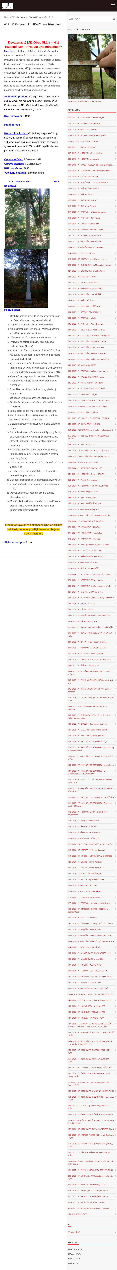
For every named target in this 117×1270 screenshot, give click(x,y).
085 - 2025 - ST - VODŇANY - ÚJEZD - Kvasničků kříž (89, 615)
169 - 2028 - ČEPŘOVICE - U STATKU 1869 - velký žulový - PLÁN (91, 1145)
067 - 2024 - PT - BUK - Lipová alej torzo (84, 509)
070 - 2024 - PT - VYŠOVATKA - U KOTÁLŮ (84, 527)
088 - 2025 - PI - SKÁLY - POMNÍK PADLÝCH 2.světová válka (90, 634)
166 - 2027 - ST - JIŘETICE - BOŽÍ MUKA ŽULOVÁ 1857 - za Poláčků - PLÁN (91, 1121)
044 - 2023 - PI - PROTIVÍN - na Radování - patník (88, 371)
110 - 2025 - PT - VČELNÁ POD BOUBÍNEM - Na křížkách (91, 797)
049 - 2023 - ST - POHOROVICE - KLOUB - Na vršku (88, 400)
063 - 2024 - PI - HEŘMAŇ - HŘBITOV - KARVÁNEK (88, 485)
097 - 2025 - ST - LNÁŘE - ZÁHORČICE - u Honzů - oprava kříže (91, 699)
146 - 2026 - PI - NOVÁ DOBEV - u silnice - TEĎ (86, 1006)
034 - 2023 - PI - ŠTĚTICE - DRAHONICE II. (84, 312)
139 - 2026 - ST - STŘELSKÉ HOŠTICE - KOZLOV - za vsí (90, 976)
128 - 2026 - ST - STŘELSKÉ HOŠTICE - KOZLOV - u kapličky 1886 (88, 910)
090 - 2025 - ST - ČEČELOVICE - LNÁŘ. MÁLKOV (87, 647)
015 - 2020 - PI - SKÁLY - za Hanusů (82, 200)
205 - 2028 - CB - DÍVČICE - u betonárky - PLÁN (87, 1184)
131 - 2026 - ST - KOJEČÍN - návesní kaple (84, 929)
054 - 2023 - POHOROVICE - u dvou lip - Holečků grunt (90, 430)
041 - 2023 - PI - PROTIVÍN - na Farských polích (87, 353)
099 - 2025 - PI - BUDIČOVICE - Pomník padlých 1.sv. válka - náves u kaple (89, 716)
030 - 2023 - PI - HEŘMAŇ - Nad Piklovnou (85, 288)
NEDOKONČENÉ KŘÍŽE (77, 1214)
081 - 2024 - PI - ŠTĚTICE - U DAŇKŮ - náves (85, 592)
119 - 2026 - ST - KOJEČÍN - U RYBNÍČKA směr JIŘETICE (90, 856)
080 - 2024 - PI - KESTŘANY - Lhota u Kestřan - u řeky (89, 586)
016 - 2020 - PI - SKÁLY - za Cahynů (82, 206)
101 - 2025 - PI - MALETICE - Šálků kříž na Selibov (88, 729)
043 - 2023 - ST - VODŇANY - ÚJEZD (82, 365)
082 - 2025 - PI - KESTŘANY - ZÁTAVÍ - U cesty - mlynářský (91, 597)
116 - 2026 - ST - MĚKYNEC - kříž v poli (83, 838)
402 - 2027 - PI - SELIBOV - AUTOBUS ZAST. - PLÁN (88, 1208)
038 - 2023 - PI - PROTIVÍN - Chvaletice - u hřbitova (89, 335)
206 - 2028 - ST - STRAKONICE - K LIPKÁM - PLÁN (88, 1190)
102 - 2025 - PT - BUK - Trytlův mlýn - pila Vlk (86, 735)
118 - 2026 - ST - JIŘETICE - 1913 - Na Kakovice (86, 850)
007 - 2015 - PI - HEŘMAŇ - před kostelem (85, 153)
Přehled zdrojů (74, 1232)
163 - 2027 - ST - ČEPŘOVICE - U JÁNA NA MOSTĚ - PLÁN (91, 1091)
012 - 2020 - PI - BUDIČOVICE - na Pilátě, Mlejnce (88, 182)
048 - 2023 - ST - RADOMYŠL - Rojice (82, 394)
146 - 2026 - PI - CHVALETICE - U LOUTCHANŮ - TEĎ (89, 1000)
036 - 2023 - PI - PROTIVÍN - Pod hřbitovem (85, 324)
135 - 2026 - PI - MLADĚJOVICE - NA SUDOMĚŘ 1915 (89, 953)
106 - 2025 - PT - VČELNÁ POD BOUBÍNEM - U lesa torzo (91, 765)
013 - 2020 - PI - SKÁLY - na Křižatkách (83, 188)
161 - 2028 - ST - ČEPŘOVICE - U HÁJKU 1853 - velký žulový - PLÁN (89, 1075)
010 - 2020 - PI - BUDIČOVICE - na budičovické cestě (89, 170)
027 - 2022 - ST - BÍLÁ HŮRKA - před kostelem (86, 271)
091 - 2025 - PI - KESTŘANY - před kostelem (85, 653)
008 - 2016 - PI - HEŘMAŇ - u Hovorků (83, 159)
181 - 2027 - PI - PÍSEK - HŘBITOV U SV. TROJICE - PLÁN (90, 1170)
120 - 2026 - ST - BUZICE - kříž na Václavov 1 (86, 862)
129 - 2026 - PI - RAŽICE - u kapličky (82, 917)
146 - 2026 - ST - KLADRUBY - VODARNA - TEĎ (86, 1012)
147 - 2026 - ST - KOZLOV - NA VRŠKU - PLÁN (86, 1018)
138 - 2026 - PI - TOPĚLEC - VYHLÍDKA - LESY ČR (87, 970)
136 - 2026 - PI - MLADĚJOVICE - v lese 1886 (85, 959)
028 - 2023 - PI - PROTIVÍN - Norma (82, 276)
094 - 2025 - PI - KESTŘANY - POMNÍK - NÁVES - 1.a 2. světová (89, 672)
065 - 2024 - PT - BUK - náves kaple (82, 497)
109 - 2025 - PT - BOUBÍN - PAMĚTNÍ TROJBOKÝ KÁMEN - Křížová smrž (91, 790)
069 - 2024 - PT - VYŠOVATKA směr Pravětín (85, 521)
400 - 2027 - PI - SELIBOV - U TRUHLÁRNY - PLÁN (88, 1196)
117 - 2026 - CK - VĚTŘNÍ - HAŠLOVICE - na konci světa (90, 844)
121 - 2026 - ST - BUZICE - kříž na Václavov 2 (86, 867)
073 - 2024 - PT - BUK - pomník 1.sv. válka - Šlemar (88, 544)
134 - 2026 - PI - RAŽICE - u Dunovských (84, 947)
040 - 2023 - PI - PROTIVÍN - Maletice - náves (86, 347)
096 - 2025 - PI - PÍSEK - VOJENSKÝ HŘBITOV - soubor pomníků (89, 690)
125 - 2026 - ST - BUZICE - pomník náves (84, 891)
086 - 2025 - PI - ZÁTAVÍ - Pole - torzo (82, 621)
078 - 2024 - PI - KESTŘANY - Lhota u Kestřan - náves (89, 574)
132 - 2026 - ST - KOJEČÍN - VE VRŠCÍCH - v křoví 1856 (89, 935)
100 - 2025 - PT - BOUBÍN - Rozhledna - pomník (87, 724)
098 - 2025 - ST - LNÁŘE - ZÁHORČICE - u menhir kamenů (87, 708)
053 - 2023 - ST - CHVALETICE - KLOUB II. (84, 424)
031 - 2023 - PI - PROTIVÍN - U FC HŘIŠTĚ (84, 294)
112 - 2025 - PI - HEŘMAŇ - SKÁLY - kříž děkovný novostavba (88, 813)
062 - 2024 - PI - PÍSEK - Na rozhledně (83, 480)
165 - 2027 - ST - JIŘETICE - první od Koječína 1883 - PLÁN (88, 1107)
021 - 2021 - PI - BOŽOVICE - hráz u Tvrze (84, 235)
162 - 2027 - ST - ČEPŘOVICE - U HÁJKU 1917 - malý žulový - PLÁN (89, 1083)
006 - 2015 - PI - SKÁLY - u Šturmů (81, 147)
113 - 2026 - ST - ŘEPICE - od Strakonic (83, 820)
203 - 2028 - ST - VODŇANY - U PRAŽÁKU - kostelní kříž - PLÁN (91, 1177)
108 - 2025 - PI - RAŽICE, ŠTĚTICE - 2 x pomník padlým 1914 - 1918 (90, 781)
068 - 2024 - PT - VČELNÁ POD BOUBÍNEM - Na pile (89, 515)
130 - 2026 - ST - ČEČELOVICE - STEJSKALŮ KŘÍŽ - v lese (90, 923)
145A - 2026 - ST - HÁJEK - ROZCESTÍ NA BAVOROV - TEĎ (91, 994)
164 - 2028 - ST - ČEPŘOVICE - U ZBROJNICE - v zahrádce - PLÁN (91, 1098)
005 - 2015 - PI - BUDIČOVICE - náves (83, 141)
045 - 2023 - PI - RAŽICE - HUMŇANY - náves (86, 377)
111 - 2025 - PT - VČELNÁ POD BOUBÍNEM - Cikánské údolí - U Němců (89, 804)
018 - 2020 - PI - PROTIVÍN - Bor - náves (84, 218)
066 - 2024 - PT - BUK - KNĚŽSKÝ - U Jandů (85, 503)
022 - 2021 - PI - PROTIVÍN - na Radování (84, 241)
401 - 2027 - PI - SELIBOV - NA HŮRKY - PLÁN (86, 1202)
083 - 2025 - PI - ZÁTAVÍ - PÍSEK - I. (81, 603)
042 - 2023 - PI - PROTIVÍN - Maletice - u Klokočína (88, 359)
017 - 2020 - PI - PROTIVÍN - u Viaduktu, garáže (87, 212)
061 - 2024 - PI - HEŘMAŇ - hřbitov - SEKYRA (86, 474)
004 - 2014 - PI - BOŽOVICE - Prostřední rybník (87, 135)
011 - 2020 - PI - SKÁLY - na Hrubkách (83, 176)
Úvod (6, 17)
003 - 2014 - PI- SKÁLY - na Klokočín (82, 129)
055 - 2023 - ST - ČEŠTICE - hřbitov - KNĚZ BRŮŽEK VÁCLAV (88, 437)
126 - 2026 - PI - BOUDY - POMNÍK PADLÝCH (86, 897)
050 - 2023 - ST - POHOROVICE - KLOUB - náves (87, 406)
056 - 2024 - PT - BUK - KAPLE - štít (82, 444)
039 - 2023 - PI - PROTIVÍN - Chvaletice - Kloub (87, 341)
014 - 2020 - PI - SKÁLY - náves (80, 194)
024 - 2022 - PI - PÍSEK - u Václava (81, 253)
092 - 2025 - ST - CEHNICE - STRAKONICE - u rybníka (89, 659)
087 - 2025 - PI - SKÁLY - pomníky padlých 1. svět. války (90, 627)
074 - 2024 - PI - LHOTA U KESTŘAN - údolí (85, 550)
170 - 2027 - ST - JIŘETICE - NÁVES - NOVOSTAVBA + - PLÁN (89, 1154)
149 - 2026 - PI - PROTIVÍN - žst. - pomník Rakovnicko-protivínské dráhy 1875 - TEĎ (90, 1042)
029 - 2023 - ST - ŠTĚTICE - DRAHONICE (84, 282)
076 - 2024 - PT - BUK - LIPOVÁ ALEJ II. (83, 562)
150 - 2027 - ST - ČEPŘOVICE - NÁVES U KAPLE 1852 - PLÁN (89, 1051)
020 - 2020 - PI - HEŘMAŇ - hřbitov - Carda (85, 229)
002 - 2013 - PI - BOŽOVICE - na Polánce (84, 123)
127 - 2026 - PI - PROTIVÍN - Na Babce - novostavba (89, 903)
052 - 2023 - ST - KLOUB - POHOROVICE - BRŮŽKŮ (88, 418)
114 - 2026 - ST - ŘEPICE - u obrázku (82, 826)
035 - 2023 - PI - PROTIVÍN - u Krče (82, 318)
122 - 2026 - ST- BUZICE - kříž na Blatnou (84, 873)
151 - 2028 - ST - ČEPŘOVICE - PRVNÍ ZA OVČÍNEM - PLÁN (89, 1060)
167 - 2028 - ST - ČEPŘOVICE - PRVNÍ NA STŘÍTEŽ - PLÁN (91, 1129)
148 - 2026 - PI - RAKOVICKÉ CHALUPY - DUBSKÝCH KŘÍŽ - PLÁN (91, 1034)
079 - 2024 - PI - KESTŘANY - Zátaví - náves (85, 580)
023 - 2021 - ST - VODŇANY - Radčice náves (85, 247)
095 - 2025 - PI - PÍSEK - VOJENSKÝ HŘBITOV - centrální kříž (90, 681)
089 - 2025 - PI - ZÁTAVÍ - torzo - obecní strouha (87, 642)
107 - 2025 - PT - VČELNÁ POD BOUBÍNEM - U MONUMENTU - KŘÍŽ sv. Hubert (86, 772)
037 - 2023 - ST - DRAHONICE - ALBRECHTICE (86, 329)
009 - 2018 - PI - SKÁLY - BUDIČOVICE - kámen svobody (90, 165)
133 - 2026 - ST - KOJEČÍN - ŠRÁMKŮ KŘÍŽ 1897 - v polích (91, 941)
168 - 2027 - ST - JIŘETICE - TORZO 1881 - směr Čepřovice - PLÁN (91, 1136)
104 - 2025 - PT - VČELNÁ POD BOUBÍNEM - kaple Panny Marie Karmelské (91, 749)
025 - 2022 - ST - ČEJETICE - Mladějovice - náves (87, 259)
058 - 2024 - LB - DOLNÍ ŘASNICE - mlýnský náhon (88, 456)
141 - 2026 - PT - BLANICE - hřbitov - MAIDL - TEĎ (88, 988)
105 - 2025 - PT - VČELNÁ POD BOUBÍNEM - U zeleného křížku (90, 757)
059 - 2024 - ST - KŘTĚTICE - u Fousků (83, 462)
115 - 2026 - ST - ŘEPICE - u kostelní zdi (84, 832)
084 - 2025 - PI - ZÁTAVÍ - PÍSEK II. (81, 609)
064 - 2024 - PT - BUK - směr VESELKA (83, 491)
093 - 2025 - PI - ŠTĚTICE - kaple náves (83, 665)
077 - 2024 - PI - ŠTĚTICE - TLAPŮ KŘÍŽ (83, 568)
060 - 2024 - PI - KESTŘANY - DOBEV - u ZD (85, 468)
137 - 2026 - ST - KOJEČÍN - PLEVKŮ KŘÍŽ (84, 965)
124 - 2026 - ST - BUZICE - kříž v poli (82, 885)
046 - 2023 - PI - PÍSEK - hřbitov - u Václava (85, 382)
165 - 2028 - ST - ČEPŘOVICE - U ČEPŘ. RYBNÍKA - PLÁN (90, 1114)
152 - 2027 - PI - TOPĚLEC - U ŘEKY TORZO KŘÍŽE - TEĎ (90, 1067)
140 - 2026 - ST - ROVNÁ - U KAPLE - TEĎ (84, 101)
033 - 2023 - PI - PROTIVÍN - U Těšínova (84, 306)
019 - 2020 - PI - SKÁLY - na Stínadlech (83, 223)
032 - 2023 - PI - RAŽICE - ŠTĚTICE (81, 300)
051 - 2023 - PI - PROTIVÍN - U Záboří (83, 412)
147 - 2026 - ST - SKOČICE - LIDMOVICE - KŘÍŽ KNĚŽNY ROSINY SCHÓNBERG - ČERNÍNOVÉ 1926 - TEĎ (90, 1025)
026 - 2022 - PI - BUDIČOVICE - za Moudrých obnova (89, 265)
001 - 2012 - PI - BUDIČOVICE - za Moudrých (86, 117)
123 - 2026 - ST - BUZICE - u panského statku (86, 879)
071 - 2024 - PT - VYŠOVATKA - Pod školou (85, 533)
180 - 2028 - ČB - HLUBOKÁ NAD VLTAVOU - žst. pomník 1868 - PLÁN (91, 1162)
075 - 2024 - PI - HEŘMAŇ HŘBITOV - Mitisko (86, 556)
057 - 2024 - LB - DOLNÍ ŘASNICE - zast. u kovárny (88, 450)
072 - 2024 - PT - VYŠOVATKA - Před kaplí (84, 539)
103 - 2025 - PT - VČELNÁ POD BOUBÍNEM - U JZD (88, 741)
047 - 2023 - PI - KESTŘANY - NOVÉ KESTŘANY (86, 388)
